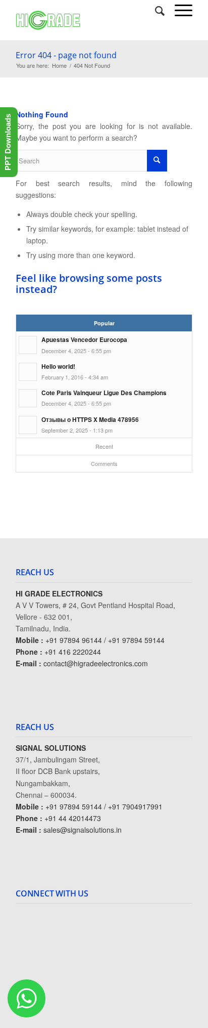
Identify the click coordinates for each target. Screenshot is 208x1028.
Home (59, 65)
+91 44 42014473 (72, 818)
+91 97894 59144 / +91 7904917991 (104, 806)
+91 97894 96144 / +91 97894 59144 (105, 640)
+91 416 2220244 (72, 652)
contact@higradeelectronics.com (95, 663)
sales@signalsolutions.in (82, 830)
